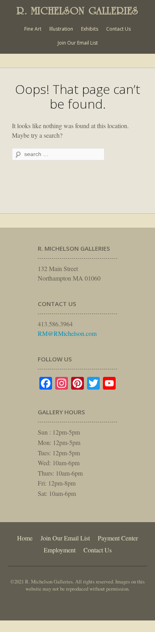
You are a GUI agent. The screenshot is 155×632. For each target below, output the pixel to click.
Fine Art (32, 28)
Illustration (61, 28)
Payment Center (118, 538)
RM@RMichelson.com (67, 333)
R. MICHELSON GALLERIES (77, 11)
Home (25, 538)
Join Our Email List (78, 42)
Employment (60, 550)
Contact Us (118, 28)
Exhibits (89, 28)
